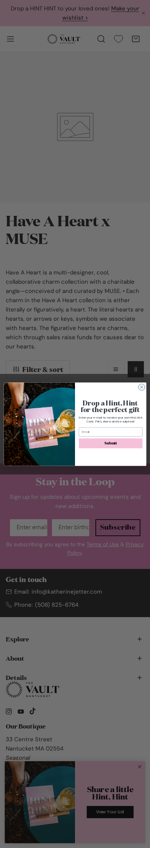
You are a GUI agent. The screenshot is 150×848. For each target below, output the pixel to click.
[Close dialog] (141, 387)
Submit (110, 443)
